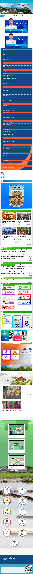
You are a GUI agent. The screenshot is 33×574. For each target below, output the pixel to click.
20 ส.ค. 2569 (30, 251)
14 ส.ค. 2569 (30, 254)
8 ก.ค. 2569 (30, 258)
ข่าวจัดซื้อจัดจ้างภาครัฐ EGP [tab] (24, 265)
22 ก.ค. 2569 (28, 224)
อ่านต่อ (4, 224)
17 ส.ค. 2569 (30, 253)
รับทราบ (14, 571)
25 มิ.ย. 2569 (28, 239)
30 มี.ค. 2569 (29, 280)
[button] (14, 206)
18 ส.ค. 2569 (30, 268)
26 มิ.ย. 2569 (12, 239)
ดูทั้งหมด (29, 244)
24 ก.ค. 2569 (13, 224)
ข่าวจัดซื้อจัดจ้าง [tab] (8, 265)
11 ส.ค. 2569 (30, 256)
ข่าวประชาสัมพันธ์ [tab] (9, 249)
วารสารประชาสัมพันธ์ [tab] (24, 249)
